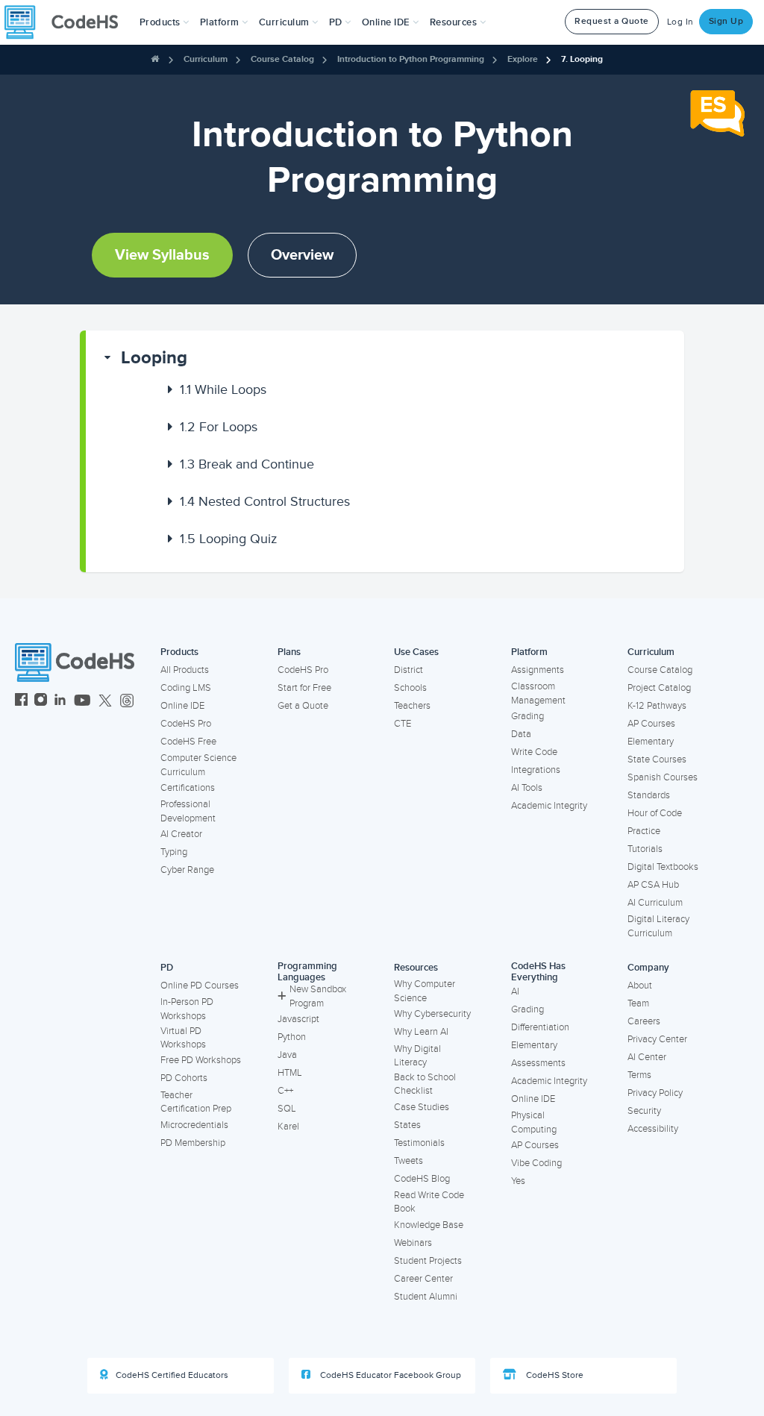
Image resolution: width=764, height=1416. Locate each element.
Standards (648, 795)
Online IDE (182, 706)
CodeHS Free (188, 742)
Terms (639, 1075)
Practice (643, 831)
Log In (680, 22)
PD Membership (192, 1143)
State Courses (656, 759)
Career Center (423, 1279)
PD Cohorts (183, 1078)
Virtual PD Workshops (183, 1038)
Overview (302, 255)
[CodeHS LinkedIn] (60, 701)
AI (515, 991)
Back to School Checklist (425, 1084)
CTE (402, 724)
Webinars (413, 1243)
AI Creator (181, 834)
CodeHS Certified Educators (172, 1375)
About (639, 985)
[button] (164, 22)
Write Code (534, 752)
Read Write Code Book (429, 1202)
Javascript (298, 1019)
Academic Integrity (549, 806)
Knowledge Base (428, 1225)
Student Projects (428, 1261)
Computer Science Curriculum (198, 765)
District (408, 670)
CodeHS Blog (422, 1179)
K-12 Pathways (656, 706)
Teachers (412, 706)
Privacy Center (657, 1039)
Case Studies (421, 1107)
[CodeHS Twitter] (105, 701)
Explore (522, 59)
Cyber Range (187, 870)
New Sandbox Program (317, 996)
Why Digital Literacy (417, 1056)
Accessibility (652, 1129)
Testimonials (419, 1143)
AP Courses (651, 724)
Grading (527, 716)
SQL (287, 1109)
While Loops (223, 389)
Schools (410, 688)
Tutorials (645, 849)
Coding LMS (185, 688)
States (407, 1125)
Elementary (650, 742)
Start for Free (304, 688)
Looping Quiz (229, 538)
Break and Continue (247, 464)
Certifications (187, 788)
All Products (184, 670)
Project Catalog (659, 688)
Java (287, 1055)
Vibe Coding (536, 1163)
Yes (518, 1181)
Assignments (537, 670)
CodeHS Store (553, 1375)
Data (521, 734)
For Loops (218, 427)
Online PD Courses (199, 985)
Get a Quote (303, 706)
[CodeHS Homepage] (67, 22)
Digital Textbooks (662, 867)
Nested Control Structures (265, 501)
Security (644, 1111)
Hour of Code (654, 813)
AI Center (646, 1057)
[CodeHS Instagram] (40, 701)
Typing (173, 852)
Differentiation (540, 1027)
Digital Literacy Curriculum (658, 926)
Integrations (535, 770)
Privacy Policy (655, 1093)
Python (292, 1037)
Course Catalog (282, 59)
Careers (643, 1021)
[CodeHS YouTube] (82, 701)
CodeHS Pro (185, 724)
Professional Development (188, 811)
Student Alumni (425, 1297)
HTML (290, 1073)
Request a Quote (611, 21)
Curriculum (206, 59)
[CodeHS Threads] (126, 701)
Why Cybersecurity (432, 1014)
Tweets (408, 1161)
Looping (154, 358)
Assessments (538, 1063)
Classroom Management (538, 693)
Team (638, 1003)
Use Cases (416, 652)
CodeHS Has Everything (538, 972)
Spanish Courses (662, 777)
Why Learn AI (421, 1032)
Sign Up (726, 21)
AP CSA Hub (653, 885)
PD (166, 967)
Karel (288, 1127)
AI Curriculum (655, 903)
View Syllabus (162, 255)
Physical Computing (534, 1122)
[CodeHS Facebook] (21, 701)
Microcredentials (194, 1125)
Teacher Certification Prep (195, 1102)
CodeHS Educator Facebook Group (389, 1375)
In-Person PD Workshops (186, 1009)
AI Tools (526, 788)
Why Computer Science (424, 991)
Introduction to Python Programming (410, 59)
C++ (285, 1091)
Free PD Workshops (200, 1060)
